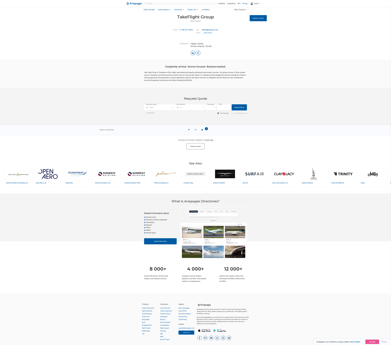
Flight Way (39, 183)
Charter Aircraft (165, 308)
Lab (143, 334)
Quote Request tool (240, 113)
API (239, 3)
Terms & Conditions (184, 314)
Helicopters (163, 316)
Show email (208, 33)
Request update (195, 146)
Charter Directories (148, 308)
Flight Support (164, 328)
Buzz (143, 322)
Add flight (151, 113)
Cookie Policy (182, 319)
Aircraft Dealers (165, 322)
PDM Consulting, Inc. (131, 183)
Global (363, 183)
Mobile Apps (146, 331)
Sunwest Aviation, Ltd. (73, 183)
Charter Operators (166, 311)
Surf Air (215, 183)
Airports (162, 319)
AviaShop (221, 3)
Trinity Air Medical (308, 183)
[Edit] (188, 129)
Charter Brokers (165, 314)
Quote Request (147, 314)
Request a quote (258, 18)
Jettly (333, 183)
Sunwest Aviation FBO (103, 183)
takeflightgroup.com (210, 30)
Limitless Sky (159, 183)
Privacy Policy (182, 316)
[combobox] (159, 107)
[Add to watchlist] (202, 129)
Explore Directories (160, 241)
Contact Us (186, 332)
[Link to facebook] (198, 53)
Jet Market (205, 10)
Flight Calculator (149, 10)
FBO (161, 334)
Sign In (256, 3)
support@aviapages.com (186, 328)
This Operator (224, 113)
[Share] (195, 129)
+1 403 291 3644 (186, 30)
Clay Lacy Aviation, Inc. (251, 183)
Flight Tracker (146, 328)
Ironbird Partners (189, 183)
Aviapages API (146, 325)
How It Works (182, 311)
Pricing (244, 3)
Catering (163, 331)
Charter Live (146, 316)
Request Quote (239, 107)
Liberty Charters (277, 183)
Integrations (231, 3)
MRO (161, 336)
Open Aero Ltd (11, 183)
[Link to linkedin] (193, 53)
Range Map (145, 319)
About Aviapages (184, 308)
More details (355, 342)
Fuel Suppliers (164, 325)
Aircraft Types (165, 339)
